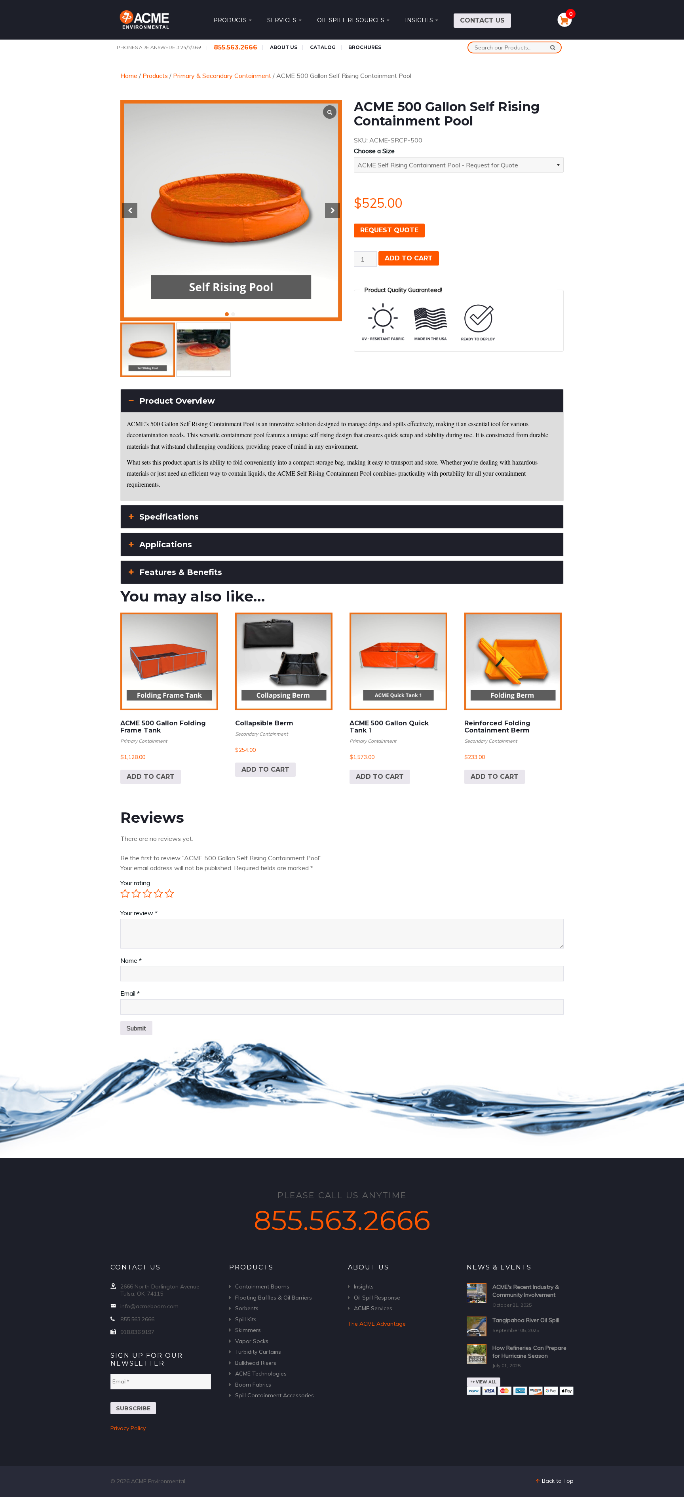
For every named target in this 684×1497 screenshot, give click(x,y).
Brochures (364, 47)
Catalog (323, 47)
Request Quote (389, 230)
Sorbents (246, 1308)
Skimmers (248, 1330)
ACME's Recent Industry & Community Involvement (525, 1290)
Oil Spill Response (377, 1297)
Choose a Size (374, 151)
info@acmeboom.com (149, 1306)
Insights (419, 20)
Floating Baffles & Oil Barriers (273, 1297)
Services (281, 20)
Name (131, 960)
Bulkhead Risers (255, 1362)
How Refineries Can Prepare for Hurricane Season (529, 1351)
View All (485, 1382)
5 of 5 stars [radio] (169, 893)
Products (230, 20)
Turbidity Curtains (258, 1351)
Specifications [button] (169, 517)
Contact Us (482, 20)
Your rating (135, 883)
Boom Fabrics (253, 1384)
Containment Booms (262, 1286)
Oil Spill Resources (350, 20)
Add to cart (409, 258)
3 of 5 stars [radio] (147, 893)
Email (130, 993)
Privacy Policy (128, 1428)
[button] (227, 314)
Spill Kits (245, 1319)
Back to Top (557, 1480)
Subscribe (133, 1408)
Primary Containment (143, 741)
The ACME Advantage (377, 1323)
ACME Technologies (261, 1373)
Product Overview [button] (177, 401)
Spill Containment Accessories (274, 1395)
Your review (139, 913)
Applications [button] (165, 544)
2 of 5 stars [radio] (136, 893)
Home (128, 76)
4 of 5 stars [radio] (158, 893)
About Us (283, 47)
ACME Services (373, 1308)
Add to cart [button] (151, 776)
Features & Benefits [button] (180, 572)
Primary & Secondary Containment (222, 76)
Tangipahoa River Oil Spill (525, 1320)
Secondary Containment (261, 734)
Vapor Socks (251, 1341)
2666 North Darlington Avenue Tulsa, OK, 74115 (160, 1290)
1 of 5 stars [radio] (125, 893)
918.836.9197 (137, 1332)
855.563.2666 (235, 47)
